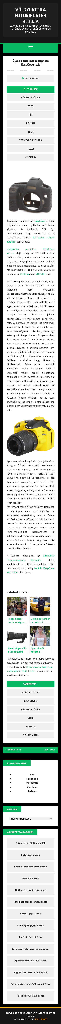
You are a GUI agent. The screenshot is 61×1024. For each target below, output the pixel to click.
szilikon (31, 726)
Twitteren (47, 666)
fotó (30, 106)
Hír (30, 114)
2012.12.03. (32, 78)
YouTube (32, 787)
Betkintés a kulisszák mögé (30, 890)
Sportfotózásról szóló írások (31, 960)
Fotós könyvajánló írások (30, 995)
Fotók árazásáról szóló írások (30, 866)
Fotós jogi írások (30, 855)
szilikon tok (30, 735)
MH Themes (41, 1019)
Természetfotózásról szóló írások (30, 948)
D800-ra (24, 274)
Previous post (13, 749)
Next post (49, 749)
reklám (30, 123)
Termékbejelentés (30, 140)
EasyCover (39, 220)
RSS (32, 774)
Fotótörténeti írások (30, 937)
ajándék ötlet (31, 692)
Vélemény (30, 157)
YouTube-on (28, 671)
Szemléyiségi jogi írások (30, 925)
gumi (30, 718)
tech (31, 131)
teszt (30, 148)
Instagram (32, 783)
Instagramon (13, 671)
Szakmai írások (30, 878)
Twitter (32, 791)
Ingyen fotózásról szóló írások (30, 972)
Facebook (32, 779)
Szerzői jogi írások (30, 913)
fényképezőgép (30, 97)
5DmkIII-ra (42, 274)
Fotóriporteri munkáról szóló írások (30, 984)
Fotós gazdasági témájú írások (30, 901)
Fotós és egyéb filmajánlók (30, 843)
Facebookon (34, 666)
